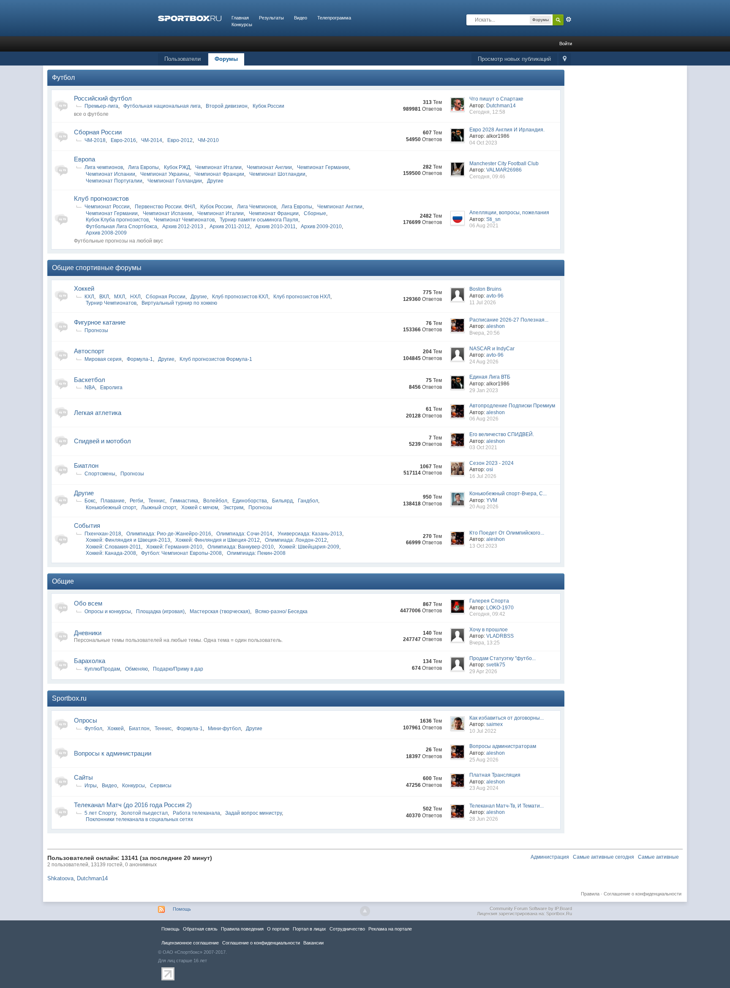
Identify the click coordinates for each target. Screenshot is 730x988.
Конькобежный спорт (111, 507)
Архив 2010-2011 (275, 226)
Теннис (156, 501)
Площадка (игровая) (160, 611)
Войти (565, 43)
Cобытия (87, 525)
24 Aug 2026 (483, 362)
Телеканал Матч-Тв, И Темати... (506, 806)
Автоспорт (89, 351)
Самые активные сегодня (603, 857)
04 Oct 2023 (483, 143)
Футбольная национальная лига (162, 106)
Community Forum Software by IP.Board (531, 908)
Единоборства (249, 501)
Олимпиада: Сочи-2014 (244, 534)
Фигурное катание (99, 322)
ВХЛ (104, 297)
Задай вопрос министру (253, 813)
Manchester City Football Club (504, 163)
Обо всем (88, 603)
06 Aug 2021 (483, 226)
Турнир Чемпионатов (111, 303)
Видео (300, 17)
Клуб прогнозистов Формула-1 (216, 359)
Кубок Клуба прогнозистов (117, 220)
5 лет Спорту (100, 813)
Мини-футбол (224, 728)
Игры (90, 786)
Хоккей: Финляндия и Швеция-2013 (128, 540)
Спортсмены (99, 474)
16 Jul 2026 (482, 476)
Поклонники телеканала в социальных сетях (139, 819)
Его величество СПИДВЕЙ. (501, 434)
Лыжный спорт (158, 507)
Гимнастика (184, 501)
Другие (215, 181)
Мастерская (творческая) (220, 611)
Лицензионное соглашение (190, 942)
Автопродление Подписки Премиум (512, 406)
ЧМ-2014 (151, 140)
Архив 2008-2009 (106, 233)
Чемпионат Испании (110, 174)
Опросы (85, 720)
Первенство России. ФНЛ (165, 207)
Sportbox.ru (69, 698)
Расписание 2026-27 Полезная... (508, 320)
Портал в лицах (309, 928)
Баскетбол (89, 379)
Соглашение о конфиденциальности (642, 893)
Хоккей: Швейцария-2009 (309, 547)
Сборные (315, 213)
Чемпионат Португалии (114, 181)
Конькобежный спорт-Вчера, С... (508, 494)
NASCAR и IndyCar (492, 349)
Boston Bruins (485, 289)
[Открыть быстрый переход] (564, 59)
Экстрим (233, 507)
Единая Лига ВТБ (489, 377)
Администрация (550, 857)
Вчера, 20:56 (484, 333)
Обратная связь (200, 928)
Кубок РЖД (177, 167)
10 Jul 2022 (482, 731)
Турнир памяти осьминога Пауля (259, 220)
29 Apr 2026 (483, 671)
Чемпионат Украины (164, 174)
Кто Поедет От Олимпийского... (506, 533)
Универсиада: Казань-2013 (310, 534)
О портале (278, 928)
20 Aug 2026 (483, 507)
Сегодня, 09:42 (487, 614)
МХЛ (119, 297)
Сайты (83, 777)
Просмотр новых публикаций (514, 59)
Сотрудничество (347, 928)
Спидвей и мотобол (102, 441)
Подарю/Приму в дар (178, 669)
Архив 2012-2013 (183, 226)
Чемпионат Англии (269, 167)
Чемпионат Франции (219, 174)
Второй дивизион (227, 106)
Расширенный (568, 19)
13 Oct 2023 (483, 546)
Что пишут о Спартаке (496, 99)
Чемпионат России (107, 207)
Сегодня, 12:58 (487, 112)
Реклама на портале (390, 928)
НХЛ (135, 297)
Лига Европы (143, 167)
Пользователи (182, 59)
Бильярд (282, 501)
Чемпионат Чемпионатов (184, 220)
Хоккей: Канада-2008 (111, 553)
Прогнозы (96, 330)
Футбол (63, 77)
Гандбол (308, 501)
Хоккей (84, 288)
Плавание (113, 501)
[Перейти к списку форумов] (189, 17)
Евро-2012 (180, 140)
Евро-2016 (123, 140)
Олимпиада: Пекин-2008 (256, 553)
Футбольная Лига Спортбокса (121, 226)
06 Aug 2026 (483, 419)
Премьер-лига (101, 106)
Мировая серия (103, 359)
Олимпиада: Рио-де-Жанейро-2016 (168, 534)
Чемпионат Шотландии (277, 174)
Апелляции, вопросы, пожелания (509, 213)
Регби (136, 501)
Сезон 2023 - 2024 (491, 463)
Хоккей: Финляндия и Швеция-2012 (217, 540)
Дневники (87, 632)
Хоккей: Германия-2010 (174, 547)
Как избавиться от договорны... (506, 718)
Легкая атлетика (97, 412)
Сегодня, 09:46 (487, 177)
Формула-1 (140, 359)
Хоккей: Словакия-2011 (113, 547)
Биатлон (86, 465)
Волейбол (215, 501)
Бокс (89, 501)
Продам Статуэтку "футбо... (502, 658)
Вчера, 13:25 (484, 643)
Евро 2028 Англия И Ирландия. (507, 130)
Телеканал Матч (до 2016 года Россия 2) (133, 804)
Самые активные (658, 857)
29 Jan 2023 (483, 390)
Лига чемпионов (103, 167)
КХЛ (89, 297)
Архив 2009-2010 (321, 226)
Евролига (111, 387)
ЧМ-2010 (208, 140)
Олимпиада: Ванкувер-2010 (240, 547)
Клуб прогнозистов (101, 198)
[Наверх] (365, 911)
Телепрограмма (334, 17)
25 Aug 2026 (483, 760)
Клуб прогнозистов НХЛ (301, 297)
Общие (63, 581)
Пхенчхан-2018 (102, 534)
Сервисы (161, 786)
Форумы (226, 59)
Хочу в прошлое (488, 630)
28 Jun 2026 (483, 819)
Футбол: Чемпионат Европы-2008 (181, 553)
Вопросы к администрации (112, 753)
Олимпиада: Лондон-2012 (296, 540)
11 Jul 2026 (482, 303)
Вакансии (313, 942)
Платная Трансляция (494, 775)
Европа (84, 159)
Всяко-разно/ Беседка (281, 611)
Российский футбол (103, 98)
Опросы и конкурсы (107, 611)
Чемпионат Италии (218, 167)
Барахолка (89, 660)
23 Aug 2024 (483, 788)
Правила (590, 893)
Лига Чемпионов (256, 207)
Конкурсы (242, 24)
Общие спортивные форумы (97, 267)
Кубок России (268, 106)
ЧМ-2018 (95, 140)
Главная (240, 17)
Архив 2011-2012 (230, 226)
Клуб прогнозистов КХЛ (240, 297)
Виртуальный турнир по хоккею (179, 303)
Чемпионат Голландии (174, 181)
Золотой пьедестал (144, 813)
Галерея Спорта (489, 601)
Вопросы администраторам (502, 746)
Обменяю (136, 669)
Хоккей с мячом (199, 507)
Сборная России (98, 132)
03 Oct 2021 (483, 447)
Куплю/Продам (102, 669)
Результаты (271, 17)
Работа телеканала (196, 813)
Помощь (182, 909)
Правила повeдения (242, 928)
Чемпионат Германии (323, 167)
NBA (89, 387)
